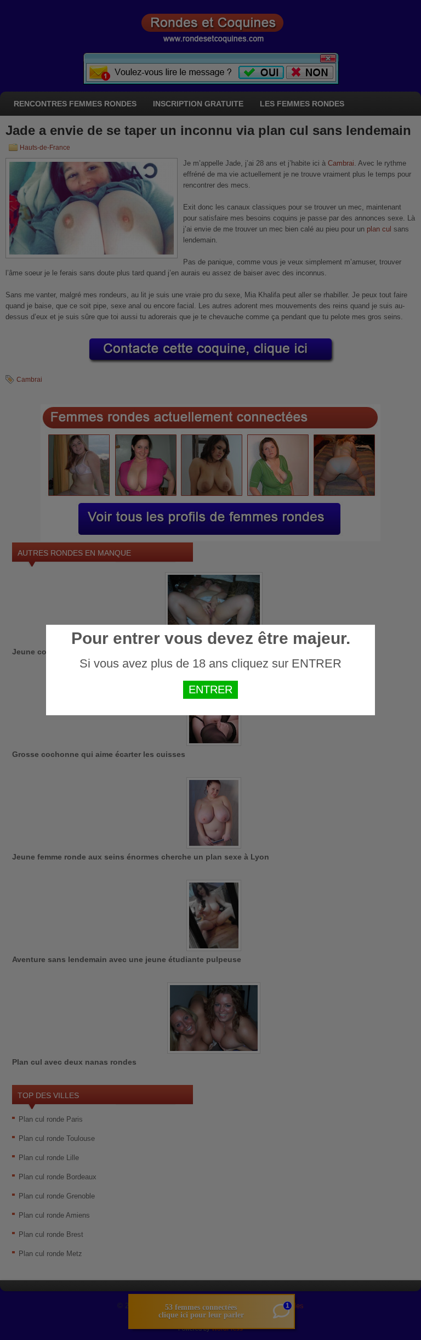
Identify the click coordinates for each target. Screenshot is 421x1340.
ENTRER (210, 689)
